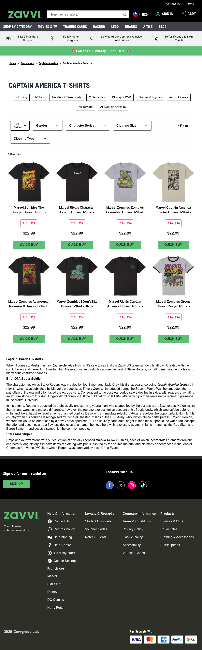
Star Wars (54, 584)
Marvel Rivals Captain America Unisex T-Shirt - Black (125, 304)
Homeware (86, 106)
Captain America (48, 63)
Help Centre (62, 545)
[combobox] (88, 14)
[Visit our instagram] (132, 485)
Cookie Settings (65, 560)
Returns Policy (64, 529)
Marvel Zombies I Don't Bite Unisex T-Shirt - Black (77, 304)
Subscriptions (170, 545)
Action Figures (178, 97)
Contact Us (62, 521)
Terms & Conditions (137, 521)
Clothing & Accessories (177, 537)
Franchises (27, 63)
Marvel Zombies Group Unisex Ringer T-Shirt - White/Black (173, 304)
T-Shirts (40, 97)
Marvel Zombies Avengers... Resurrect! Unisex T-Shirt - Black (28, 304)
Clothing (21, 97)
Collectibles (168, 529)
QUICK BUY (29, 244)
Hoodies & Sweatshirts (66, 97)
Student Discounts (98, 521)
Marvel (52, 576)
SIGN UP (16, 483)
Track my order (64, 553)
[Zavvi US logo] (25, 14)
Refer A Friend (95, 537)
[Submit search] (125, 15)
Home (12, 63)
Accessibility (132, 545)
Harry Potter (56, 607)
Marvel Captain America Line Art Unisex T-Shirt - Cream (173, 210)
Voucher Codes (96, 529)
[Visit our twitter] (121, 485)
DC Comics (55, 599)
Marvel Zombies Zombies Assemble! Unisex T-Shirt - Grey (125, 210)
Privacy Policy (133, 529)
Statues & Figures (150, 97)
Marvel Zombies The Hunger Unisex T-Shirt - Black (28, 210)
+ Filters (183, 126)
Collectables (97, 97)
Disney (52, 591)
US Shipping (63, 537)
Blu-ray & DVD (121, 97)
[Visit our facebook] (110, 485)
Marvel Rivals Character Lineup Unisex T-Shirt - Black (77, 210)
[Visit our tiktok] (143, 485)
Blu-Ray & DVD (171, 521)
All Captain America (113, 106)
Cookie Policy (133, 537)
